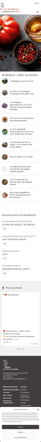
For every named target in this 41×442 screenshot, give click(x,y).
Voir (4, 229)
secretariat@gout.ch (19, 379)
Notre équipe (24, 400)
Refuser (20, 432)
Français (36, 3)
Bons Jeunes (7, 395)
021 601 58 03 (7, 379)
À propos (23, 389)
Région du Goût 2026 (10, 387)
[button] (38, 409)
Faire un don (7, 398)
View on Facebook (34, 344)
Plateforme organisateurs (8, 402)
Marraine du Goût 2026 (10, 389)
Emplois (23, 403)
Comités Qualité (25, 405)
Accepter (20, 427)
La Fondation (24, 392)
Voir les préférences (20, 437)
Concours (6, 392)
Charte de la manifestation (25, 396)
